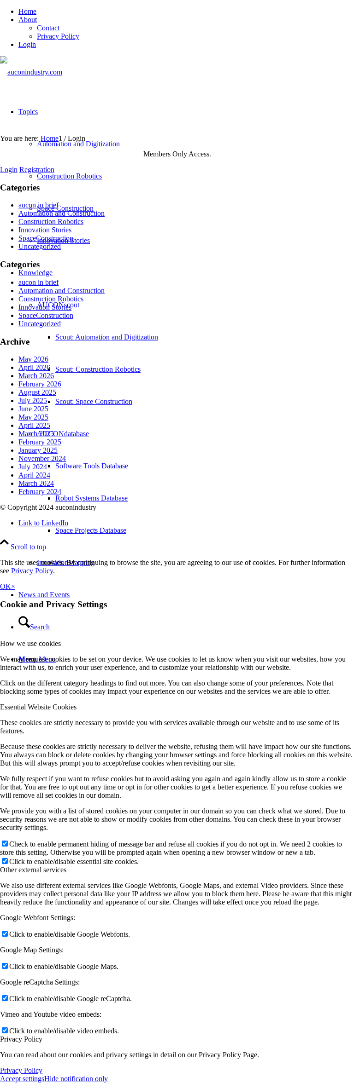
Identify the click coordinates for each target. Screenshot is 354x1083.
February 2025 (39, 442)
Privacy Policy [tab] (21, 1039)
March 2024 (36, 483)
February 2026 (39, 384)
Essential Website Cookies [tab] (38, 707)
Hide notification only (76, 1079)
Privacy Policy (58, 36)
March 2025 (36, 434)
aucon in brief (38, 205)
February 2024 (39, 491)
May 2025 (33, 417)
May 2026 (33, 359)
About (27, 19)
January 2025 (38, 450)
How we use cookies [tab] (30, 643)
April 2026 (34, 367)
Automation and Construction (61, 213)
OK (5, 586)
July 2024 (32, 467)
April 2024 (34, 475)
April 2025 (34, 425)
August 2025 (37, 392)
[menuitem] (186, 11)
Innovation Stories (44, 230)
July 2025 (32, 400)
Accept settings (22, 1079)
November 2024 (42, 458)
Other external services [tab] (33, 870)
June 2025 (33, 409)
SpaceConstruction (45, 238)
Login (27, 44)
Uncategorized (39, 246)
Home (27, 11)
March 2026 (36, 376)
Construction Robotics (50, 221)
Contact (48, 28)
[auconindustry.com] (31, 72)
